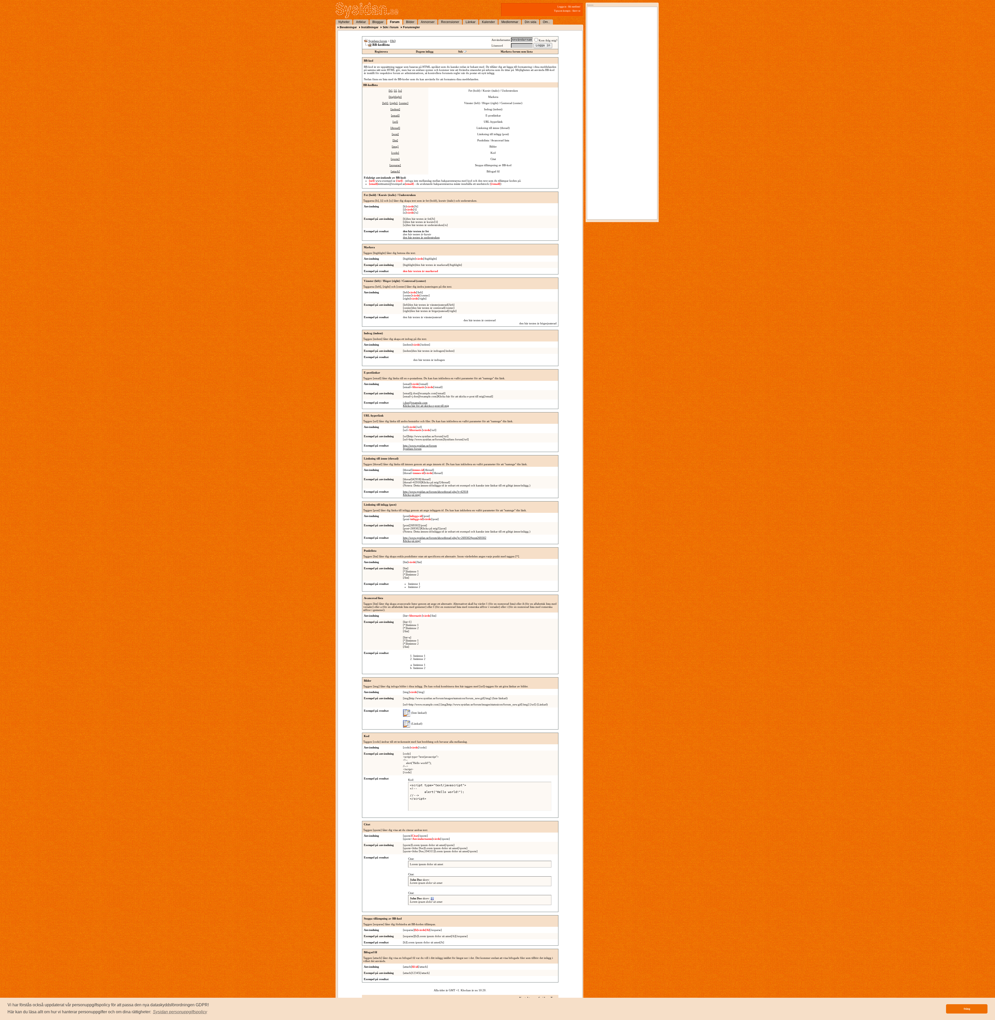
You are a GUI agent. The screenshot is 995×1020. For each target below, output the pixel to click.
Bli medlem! (574, 6)
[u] (400, 90)
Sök (460, 51)
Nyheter (344, 22)
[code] (395, 152)
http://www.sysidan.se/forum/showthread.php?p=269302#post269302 (444, 537)
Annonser (428, 22)
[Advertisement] (621, 61)
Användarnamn (501, 39)
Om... (546, 22)
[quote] (395, 159)
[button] (180, 1012)
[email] (395, 115)
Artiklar (361, 22)
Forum (395, 22)
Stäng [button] (967, 1008)
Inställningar (369, 27)
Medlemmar (509, 22)
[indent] (395, 109)
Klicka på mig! (412, 494)
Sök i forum (391, 27)
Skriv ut (576, 11)
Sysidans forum (377, 40)
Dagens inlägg (424, 51)
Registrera (381, 51)
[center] (403, 103)
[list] (395, 140)
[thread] (395, 127)
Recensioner (450, 22)
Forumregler (411, 27)
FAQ (393, 40)
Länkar (470, 22)
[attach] (395, 171)
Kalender (488, 22)
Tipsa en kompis (562, 11)
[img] (395, 146)
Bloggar (377, 22)
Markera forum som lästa (517, 51)
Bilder (410, 22)
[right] (393, 103)
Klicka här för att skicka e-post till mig (426, 405)
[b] (390, 90)
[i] (395, 90)
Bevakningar (348, 27)
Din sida (530, 22)
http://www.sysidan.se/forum (420, 445)
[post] (395, 134)
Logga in (561, 6)
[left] (385, 103)
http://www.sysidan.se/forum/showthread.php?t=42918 (435, 491)
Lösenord (497, 45)
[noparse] (395, 165)
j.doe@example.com (415, 402)
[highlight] (395, 96)
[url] (395, 121)
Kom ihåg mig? (548, 40)
